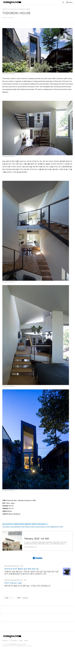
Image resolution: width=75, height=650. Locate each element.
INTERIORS (13, 640)
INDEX (26, 640)
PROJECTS (5, 640)
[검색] (63, 2)
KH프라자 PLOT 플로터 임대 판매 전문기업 (21, 569)
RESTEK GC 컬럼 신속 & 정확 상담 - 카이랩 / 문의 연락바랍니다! (27, 586)
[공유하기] (9, 597)
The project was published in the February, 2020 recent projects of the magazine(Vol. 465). (32, 527)
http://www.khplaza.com (12, 566)
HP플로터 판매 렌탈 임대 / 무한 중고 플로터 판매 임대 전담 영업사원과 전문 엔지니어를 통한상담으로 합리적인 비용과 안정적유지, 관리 (31, 573)
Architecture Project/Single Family (16, 9)
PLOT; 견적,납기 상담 (12, 583)
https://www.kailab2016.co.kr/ (13, 580)
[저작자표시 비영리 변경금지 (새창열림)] (25, 598)
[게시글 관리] (12, 597)
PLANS (21, 640)
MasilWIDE (13, 644)
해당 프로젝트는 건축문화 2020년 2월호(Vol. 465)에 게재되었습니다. (25, 524)
